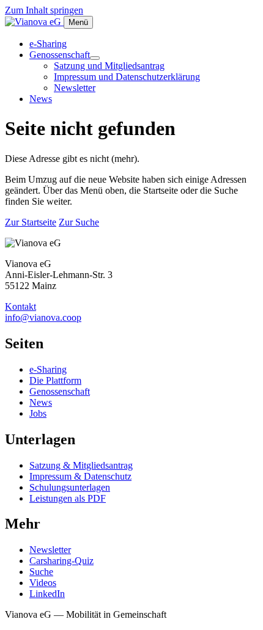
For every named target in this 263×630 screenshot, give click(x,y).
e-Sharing (48, 43)
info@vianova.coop (43, 317)
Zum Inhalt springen (44, 10)
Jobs (37, 413)
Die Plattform (55, 380)
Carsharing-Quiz (61, 560)
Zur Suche (79, 222)
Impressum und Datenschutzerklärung (127, 76)
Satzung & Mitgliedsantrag (81, 465)
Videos (42, 582)
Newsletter (74, 87)
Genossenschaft (59, 54)
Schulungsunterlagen (69, 487)
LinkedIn (47, 593)
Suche (41, 571)
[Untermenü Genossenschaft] (95, 58)
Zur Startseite (30, 222)
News (40, 98)
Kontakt (20, 306)
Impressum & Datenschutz (80, 476)
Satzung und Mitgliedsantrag (109, 65)
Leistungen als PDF (67, 498)
